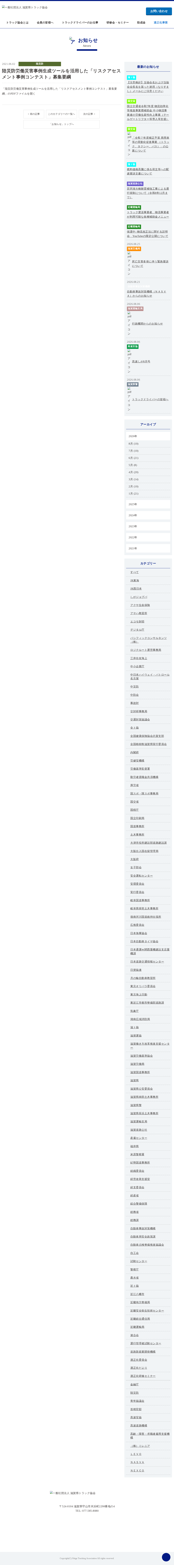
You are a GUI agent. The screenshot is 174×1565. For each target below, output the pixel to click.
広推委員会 (137, 924)
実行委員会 (137, 892)
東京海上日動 (138, 994)
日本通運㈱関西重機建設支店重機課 (150, 951)
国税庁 (134, 809)
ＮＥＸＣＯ (137, 1470)
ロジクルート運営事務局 (145, 649)
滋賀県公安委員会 (141, 1088)
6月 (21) (133, 457)
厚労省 (134, 785)
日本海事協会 (138, 933)
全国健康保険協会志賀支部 (147, 736)
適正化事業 (161, 22)
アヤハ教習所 (138, 613)
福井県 (134, 1146)
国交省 (131, 101)
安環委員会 (137, 883)
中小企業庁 (137, 666)
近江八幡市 (137, 1294)
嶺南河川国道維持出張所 (145, 916)
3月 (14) (133, 479)
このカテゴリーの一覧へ (61, 114)
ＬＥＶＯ (136, 1454)
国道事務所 (137, 826)
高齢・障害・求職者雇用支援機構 (150, 1435)
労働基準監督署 (140, 768)
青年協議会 (137, 1400)
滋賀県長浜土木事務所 (144, 1113)
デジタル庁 (137, 629)
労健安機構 (137, 760)
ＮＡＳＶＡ (137, 1462)
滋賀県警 (133, 384)
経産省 (134, 1195)
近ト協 (134, 1285)
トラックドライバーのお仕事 (80, 22)
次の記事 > (89, 114)
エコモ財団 (137, 621)
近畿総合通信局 (140, 1318)
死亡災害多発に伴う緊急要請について (150, 263)
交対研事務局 (138, 711)
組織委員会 (137, 1170)
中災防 (134, 686)
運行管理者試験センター (145, 1343)
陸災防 (40, 63)
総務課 (134, 1220)
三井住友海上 (138, 658)
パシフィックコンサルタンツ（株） (148, 640)
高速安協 (133, 346)
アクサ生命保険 (140, 605)
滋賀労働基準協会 (141, 1055)
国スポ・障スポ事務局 (144, 793)
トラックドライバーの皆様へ (150, 399)
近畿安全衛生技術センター (147, 1310)
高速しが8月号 (141, 361)
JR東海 (134, 580)
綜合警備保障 (138, 1203)
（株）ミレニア (140, 1445)
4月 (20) (133, 472)
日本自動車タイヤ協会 (144, 941)
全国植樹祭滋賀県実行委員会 (148, 744)
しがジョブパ (138, 597)
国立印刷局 (137, 818)
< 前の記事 (34, 114)
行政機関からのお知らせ (147, 323)
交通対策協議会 (140, 719)
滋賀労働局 (134, 248)
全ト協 (134, 727)
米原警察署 (137, 1154)
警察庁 (134, 1269)
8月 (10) (133, 443)
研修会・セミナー (118, 22)
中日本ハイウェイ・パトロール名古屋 (150, 676)
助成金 (141, 22)
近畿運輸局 (134, 207)
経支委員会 (137, 1187)
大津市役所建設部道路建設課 (148, 842)
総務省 (134, 1212)
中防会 (134, 694)
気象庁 (134, 1011)
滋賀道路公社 (135, 183)
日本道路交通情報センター (147, 961)
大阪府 (134, 859)
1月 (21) (133, 493)
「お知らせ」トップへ (61, 124)
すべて (134, 572)
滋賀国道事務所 (140, 1072)
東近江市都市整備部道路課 (147, 1002)
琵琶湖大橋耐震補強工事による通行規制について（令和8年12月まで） (148, 193)
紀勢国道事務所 (140, 1162)
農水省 (134, 1277)
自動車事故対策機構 (139, 286)
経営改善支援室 (140, 1179)
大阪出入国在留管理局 (144, 851)
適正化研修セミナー (143, 1376)
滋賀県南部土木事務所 (144, 1096)
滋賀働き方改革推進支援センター (150, 1045)
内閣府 (134, 752)
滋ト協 (131, 77)
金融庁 (134, 1384)
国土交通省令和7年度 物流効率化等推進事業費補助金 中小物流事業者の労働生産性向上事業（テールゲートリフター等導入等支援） (148, 113)
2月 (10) (133, 486)
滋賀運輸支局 (135, 308)
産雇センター (138, 1138)
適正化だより (138, 1367)
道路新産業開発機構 (143, 1351)
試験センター (138, 1261)
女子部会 (136, 867)
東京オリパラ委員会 (143, 986)
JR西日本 (136, 588)
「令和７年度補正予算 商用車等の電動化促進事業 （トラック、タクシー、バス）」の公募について (150, 144)
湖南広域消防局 (140, 1019)
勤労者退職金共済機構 (144, 777)
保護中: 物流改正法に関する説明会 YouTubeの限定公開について (147, 233)
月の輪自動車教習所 (143, 978)
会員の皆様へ (45, 22)
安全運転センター (141, 875)
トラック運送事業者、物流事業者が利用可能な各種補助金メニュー (148, 214)
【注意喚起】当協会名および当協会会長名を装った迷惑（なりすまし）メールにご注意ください (148, 87)
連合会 (134, 1335)
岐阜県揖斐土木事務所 (144, 908)
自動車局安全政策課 (143, 1236)
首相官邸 (136, 1409)
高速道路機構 (138, 1425)
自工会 (134, 1253)
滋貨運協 (136, 1035)
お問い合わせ (159, 11)
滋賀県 (134, 1080)
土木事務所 (137, 834)
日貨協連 (136, 969)
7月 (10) (133, 450)
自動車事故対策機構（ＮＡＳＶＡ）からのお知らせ (146, 293)
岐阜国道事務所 (140, 900)
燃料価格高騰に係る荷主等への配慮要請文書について (148, 171)
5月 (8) (133, 465)
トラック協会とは (17, 22)
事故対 (134, 703)
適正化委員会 (138, 1359)
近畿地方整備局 (140, 1302)
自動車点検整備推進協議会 (147, 1244)
